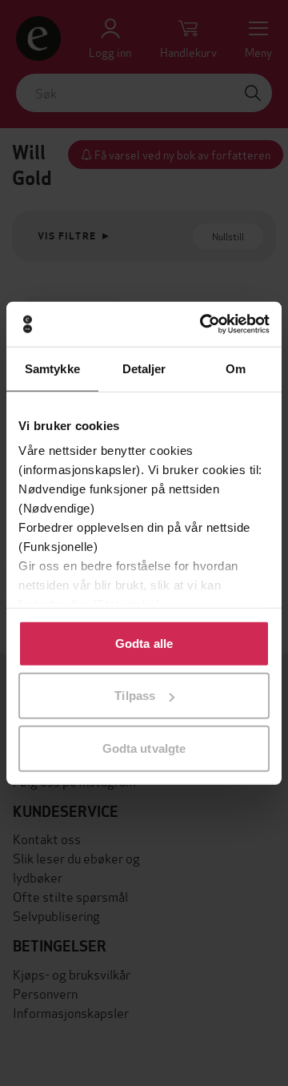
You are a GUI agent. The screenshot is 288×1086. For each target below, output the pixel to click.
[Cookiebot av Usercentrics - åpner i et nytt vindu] (203, 324)
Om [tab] (236, 368)
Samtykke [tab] (52, 368)
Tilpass (134, 695)
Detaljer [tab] (144, 368)
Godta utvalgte (144, 747)
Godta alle (144, 643)
